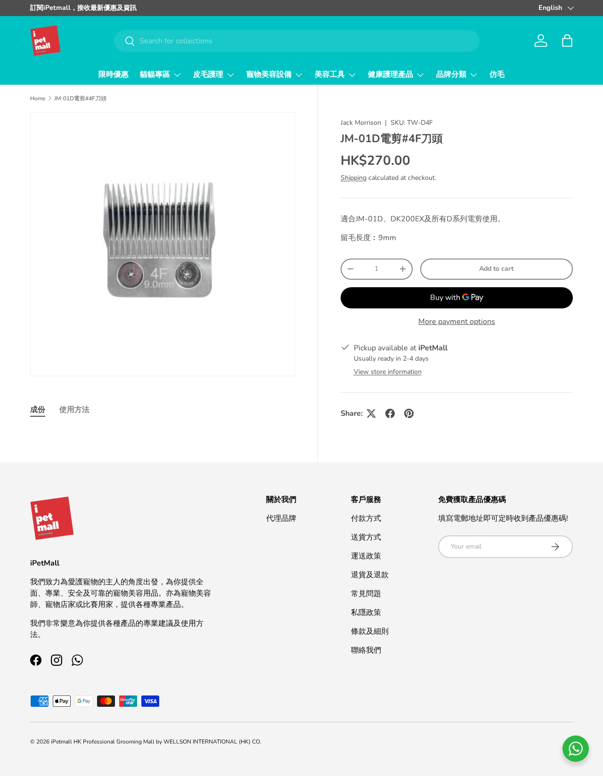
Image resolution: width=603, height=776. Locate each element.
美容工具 (330, 74)
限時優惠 (113, 74)
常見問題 (366, 594)
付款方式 (366, 518)
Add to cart (496, 268)
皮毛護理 (208, 74)
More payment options (456, 321)
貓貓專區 (155, 74)
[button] (567, 40)
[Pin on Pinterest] (408, 413)
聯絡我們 (366, 650)
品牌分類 (451, 74)
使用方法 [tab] (74, 409)
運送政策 (366, 556)
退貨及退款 (370, 575)
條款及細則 (370, 631)
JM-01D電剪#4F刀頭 (80, 98)
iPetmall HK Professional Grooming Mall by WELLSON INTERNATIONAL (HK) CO (155, 741)
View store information (388, 371)
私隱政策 (366, 612)
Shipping (354, 177)
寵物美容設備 (269, 74)
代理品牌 (281, 518)
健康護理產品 (390, 74)
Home (37, 98)
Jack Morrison (361, 122)
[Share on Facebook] (390, 413)
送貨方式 (366, 537)
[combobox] (297, 41)
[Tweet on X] (371, 413)
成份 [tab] (37, 409)
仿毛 (497, 74)
